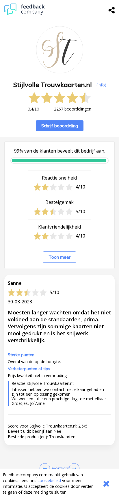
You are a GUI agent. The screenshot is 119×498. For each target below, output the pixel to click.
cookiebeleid (49, 480)
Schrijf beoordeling (59, 125)
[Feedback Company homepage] (24, 13)
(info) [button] (101, 85)
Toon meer (59, 257)
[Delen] (112, 10)
